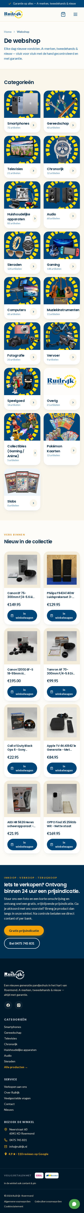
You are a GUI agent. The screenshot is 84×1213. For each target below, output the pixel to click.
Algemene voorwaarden (17, 1201)
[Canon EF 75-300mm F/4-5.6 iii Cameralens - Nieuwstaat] (22, 569)
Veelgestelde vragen (17, 1098)
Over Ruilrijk (12, 1092)
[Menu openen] (75, 14)
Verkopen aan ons (15, 1086)
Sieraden (9, 1061)
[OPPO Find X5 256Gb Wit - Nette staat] (62, 799)
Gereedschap (12, 1032)
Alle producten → (16, 1067)
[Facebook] (8, 1005)
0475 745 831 (18, 1140)
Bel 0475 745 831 (21, 943)
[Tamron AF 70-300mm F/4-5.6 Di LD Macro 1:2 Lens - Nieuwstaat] (62, 646)
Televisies (10, 1038)
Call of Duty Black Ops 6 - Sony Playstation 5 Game (21, 750)
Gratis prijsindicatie (24, 930)
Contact (9, 1104)
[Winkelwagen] (63, 14)
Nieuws (9, 1109)
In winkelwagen (24, 615)
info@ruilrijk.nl (18, 1146)
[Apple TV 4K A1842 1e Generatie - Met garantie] (62, 722)
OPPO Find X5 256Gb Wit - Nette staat (61, 824)
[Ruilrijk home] (13, 14)
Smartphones (12, 1027)
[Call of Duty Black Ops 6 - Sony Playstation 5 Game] (22, 722)
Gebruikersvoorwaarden (48, 1201)
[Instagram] (19, 1005)
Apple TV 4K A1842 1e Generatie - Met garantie (61, 750)
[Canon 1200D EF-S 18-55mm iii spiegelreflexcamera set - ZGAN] (22, 646)
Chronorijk (10, 1044)
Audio (8, 1055)
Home (8, 31)
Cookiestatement (13, 1206)
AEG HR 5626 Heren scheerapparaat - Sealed (20, 826)
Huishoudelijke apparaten (20, 1050)
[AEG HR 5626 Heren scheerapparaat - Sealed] (22, 799)
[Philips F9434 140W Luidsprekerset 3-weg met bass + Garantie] (62, 569)
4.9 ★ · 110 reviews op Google (28, 1154)
